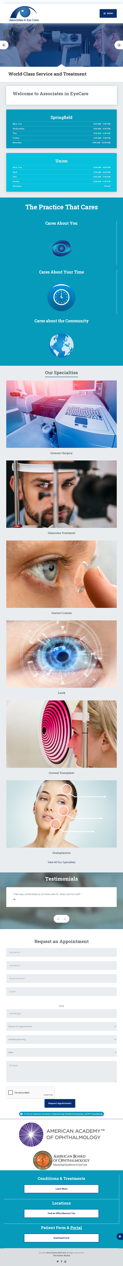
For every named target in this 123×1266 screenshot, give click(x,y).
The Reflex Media (61, 1255)
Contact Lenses (61, 613)
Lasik (61, 692)
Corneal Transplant (61, 772)
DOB (61, 1006)
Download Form (61, 1238)
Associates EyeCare (56, 1252)
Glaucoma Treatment (61, 533)
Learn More (61, 1188)
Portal (76, 1227)
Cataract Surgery (61, 453)
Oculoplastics (61, 853)
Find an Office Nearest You (61, 1213)
